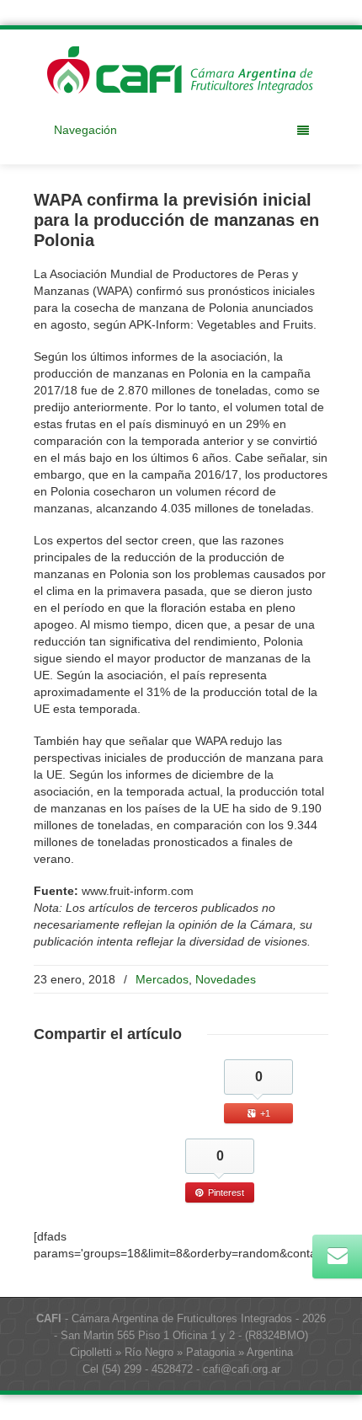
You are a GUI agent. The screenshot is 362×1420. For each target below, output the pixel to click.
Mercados (162, 979)
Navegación (85, 130)
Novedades (225, 979)
